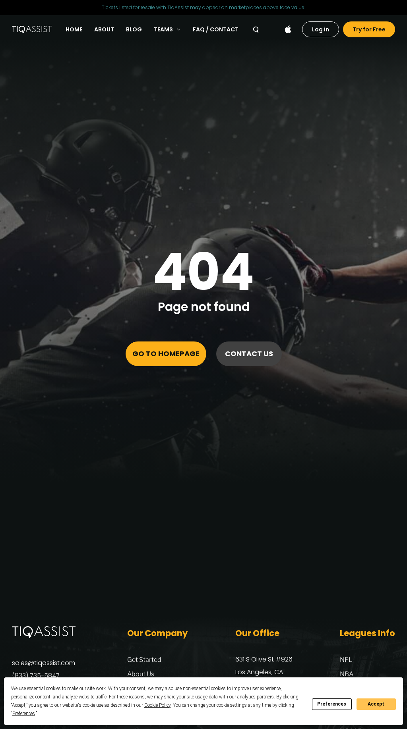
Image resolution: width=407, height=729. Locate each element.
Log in (320, 29)
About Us (140, 674)
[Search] (255, 29)
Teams (163, 29)
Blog (134, 29)
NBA (346, 674)
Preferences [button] (23, 713)
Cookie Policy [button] (157, 705)
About (104, 29)
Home (74, 29)
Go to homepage (166, 354)
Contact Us (249, 354)
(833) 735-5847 (36, 675)
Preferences (331, 704)
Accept (376, 704)
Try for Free (369, 29)
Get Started (144, 659)
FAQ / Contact (215, 29)
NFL (346, 659)
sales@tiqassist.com (43, 662)
